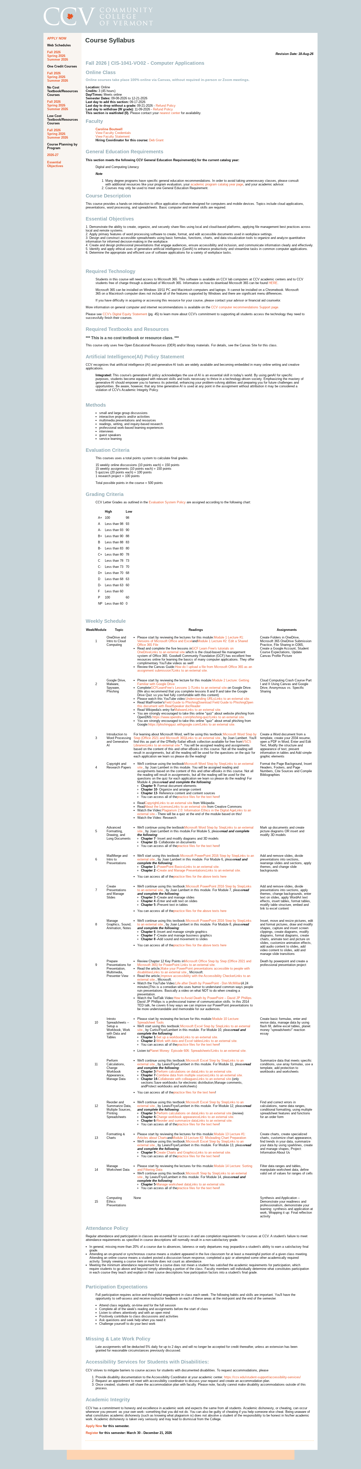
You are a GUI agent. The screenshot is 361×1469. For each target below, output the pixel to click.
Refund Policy (166, 105)
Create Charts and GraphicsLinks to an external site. (193, 1152)
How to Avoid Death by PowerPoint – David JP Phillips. (213, 998)
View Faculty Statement (113, 136)
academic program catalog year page (217, 184)
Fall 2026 (54, 52)
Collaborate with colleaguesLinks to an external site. (195, 1079)
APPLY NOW (56, 38)
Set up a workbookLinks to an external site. (187, 1037)
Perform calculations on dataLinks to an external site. (194, 1071)
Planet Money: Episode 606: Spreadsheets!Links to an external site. (198, 1051)
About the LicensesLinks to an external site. (176, 806)
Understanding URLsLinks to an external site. (218, 699)
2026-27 (52, 155)
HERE (273, 283)
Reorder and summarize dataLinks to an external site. (194, 1120)
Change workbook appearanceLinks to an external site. (195, 1117)
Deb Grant (156, 140)
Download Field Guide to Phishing (222, 702)
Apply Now (94, 1426)
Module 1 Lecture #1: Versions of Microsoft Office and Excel (190, 639)
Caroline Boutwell (109, 129)
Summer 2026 (57, 59)
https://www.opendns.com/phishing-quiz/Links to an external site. (199, 717)
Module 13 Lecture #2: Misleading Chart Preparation (209, 1138)
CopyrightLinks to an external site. (169, 803)
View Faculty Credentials (113, 133)
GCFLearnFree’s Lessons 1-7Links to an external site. (189, 687)
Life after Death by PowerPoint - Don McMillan (208, 983)
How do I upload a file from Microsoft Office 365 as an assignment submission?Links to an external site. (194, 668)
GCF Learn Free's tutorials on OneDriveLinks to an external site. (185, 650)
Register (92, 1433)
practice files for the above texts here (199, 876)
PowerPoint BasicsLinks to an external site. (180, 867)
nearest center (170, 113)
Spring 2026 (56, 56)
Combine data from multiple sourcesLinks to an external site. (199, 1075)
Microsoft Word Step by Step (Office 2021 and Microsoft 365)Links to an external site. (195, 736)
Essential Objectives (55, 164)
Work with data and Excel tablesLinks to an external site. (196, 1041)
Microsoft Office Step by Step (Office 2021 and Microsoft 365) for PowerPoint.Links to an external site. (194, 963)
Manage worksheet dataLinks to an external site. (190, 1184)
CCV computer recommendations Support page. (245, 307)
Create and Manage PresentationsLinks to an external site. (191, 870)
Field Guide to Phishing (181, 702)
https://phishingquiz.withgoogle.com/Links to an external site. (191, 724)
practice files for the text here (198, 797)
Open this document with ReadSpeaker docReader (195, 704)
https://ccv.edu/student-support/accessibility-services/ (262, 1377)
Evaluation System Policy (167, 502)
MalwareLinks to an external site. (197, 710)
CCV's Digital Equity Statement (125, 314)
